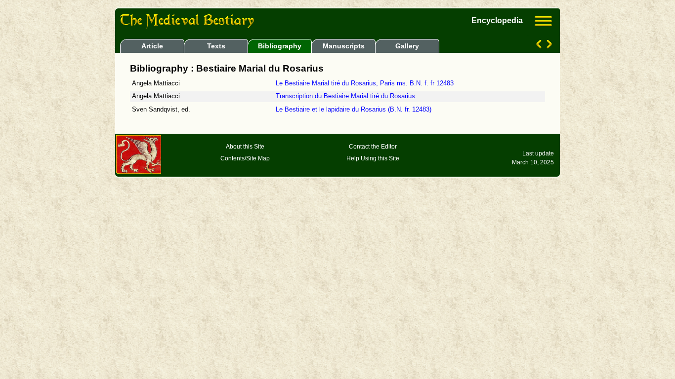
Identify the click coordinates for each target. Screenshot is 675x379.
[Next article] (548, 46)
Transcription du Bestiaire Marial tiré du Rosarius (345, 96)
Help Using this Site (372, 158)
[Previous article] (540, 46)
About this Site (245, 146)
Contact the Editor (373, 146)
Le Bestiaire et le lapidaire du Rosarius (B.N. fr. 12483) (353, 109)
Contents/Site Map (245, 158)
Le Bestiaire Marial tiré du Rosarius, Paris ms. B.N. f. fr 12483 (365, 83)
